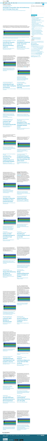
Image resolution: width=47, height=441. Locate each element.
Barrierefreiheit (17, 435)
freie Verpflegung (8, 114)
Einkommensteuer (14, 37)
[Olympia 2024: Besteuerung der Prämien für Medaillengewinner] (9, 283)
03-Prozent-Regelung (5, 37)
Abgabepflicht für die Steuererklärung (36, 39)
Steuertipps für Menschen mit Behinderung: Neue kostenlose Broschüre (9, 200)
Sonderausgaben (39, 52)
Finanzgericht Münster (10, 312)
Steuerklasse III (26, 266)
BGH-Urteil (4, 189)
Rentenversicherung (13, 148)
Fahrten (14, 260)
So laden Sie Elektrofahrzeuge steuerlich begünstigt (23, 86)
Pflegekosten (11, 228)
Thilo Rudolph (8, 6)
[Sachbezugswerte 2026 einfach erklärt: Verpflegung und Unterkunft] (9, 92)
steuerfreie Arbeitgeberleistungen (24, 79)
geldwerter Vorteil (12, 114)
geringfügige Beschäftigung (20, 303)
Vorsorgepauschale (9, 149)
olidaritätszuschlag (23, 225)
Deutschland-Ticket (10, 260)
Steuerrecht (40, 54)
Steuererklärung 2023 (9, 316)
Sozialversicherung (5, 116)
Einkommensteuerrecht (5, 190)
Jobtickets (9, 261)
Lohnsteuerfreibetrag (25, 391)
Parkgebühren (18, 354)
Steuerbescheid (33, 53)
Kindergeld (38, 50)
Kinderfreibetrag (33, 50)
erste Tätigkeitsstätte (22, 37)
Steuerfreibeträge (23, 392)
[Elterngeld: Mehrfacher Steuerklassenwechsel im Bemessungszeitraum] (9, 406)
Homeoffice (12, 68)
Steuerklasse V (18, 267)
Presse (21, 435)
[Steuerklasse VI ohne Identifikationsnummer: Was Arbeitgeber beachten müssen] (23, 132)
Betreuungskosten (19, 77)
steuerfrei (14, 262)
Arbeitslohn (18, 353)
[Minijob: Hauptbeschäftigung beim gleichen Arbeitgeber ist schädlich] (23, 281)
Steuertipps (9, 5)
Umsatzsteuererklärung (36, 55)
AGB (10, 435)
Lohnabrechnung (5, 115)
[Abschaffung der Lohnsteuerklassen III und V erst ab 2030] (23, 242)
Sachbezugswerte (12, 115)
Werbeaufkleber (8, 389)
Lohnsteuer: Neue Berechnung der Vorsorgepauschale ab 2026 (9, 123)
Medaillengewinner (8, 313)
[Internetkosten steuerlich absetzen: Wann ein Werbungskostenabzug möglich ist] (9, 51)
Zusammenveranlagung (6, 192)
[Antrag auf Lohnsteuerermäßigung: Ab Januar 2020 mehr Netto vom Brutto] (23, 368)
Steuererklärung (19, 175)
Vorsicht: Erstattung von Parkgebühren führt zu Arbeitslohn (22, 320)
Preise (23, 435)
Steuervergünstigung (10, 229)
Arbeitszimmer (8, 68)
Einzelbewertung (18, 37)
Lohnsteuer (22, 78)
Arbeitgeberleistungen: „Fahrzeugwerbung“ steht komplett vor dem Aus (9, 360)
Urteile (11, 5)
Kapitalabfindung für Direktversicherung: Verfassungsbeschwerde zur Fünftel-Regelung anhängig (37, 34)
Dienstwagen (9, 37)
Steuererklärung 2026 (10, 40)
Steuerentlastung (19, 226)
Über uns (4, 435)
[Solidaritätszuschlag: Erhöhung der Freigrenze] (23, 205)
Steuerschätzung (22, 193)
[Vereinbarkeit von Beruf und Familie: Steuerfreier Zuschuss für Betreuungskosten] (23, 52)
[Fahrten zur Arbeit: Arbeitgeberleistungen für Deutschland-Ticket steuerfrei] (9, 243)
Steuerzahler (18, 227)
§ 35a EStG (39, 56)
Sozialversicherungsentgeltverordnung (7, 117)
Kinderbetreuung (19, 78)
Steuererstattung (19, 392)
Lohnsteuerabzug (13, 349)
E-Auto (23, 114)
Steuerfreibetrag (5, 263)
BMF (29, 149)
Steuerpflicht (18, 193)
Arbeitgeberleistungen (19, 76)
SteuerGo (37, 54)
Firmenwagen (27, 37)
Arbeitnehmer (4, 68)
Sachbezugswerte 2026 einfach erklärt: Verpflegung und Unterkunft (9, 86)
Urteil (39, 55)
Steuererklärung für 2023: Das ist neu (36, 37)
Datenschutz (13, 435)
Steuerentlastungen (19, 427)
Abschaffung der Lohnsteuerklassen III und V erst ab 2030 (23, 235)
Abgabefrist (18, 191)
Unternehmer (18, 120)
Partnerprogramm (27, 435)
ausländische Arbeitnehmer (25, 149)
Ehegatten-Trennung (8, 189)
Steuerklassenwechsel (19, 393)
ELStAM (8, 147)
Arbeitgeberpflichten (19, 149)
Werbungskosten (5, 70)
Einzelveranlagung (11, 190)
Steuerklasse (4, 428)
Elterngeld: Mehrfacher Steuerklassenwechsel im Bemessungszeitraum (9, 399)
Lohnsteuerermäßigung (20, 391)
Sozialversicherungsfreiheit (9, 262)
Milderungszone (19, 225)
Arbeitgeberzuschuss (19, 114)
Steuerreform (26, 267)
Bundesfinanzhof (35, 44)
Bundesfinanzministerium (34, 45)
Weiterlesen (4, 29)
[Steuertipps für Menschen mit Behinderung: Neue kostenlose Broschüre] (9, 206)
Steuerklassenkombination (20, 428)
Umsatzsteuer (32, 55)
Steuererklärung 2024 (24, 196)
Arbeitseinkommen (5, 349)
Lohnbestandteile (5, 387)
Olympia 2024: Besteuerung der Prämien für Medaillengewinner (9, 273)
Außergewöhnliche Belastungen (7, 226)
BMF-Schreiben (19, 119)
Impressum (7, 435)
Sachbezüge (4, 262)
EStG (10, 68)
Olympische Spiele (13, 313)
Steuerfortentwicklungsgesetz (25, 226)
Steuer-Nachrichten (5, 5)
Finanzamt (35, 48)
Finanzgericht (40, 48)
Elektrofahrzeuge (26, 114)
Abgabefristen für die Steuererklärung (36, 38)
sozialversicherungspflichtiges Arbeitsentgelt (8, 388)
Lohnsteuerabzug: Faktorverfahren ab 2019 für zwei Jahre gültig (23, 399)
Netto (28, 391)
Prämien (4, 314)
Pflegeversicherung (8, 148)
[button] (4, 35)
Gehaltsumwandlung (5, 261)
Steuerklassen (4, 149)
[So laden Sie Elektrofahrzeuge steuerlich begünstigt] (23, 92)
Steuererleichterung (5, 229)
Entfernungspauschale (22, 353)
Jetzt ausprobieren (34, 15)
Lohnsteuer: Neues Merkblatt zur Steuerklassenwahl (7, 320)
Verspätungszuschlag (27, 193)
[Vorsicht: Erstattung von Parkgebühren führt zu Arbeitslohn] (23, 328)
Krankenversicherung (12, 147)
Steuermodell (4, 389)
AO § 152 (21, 191)
